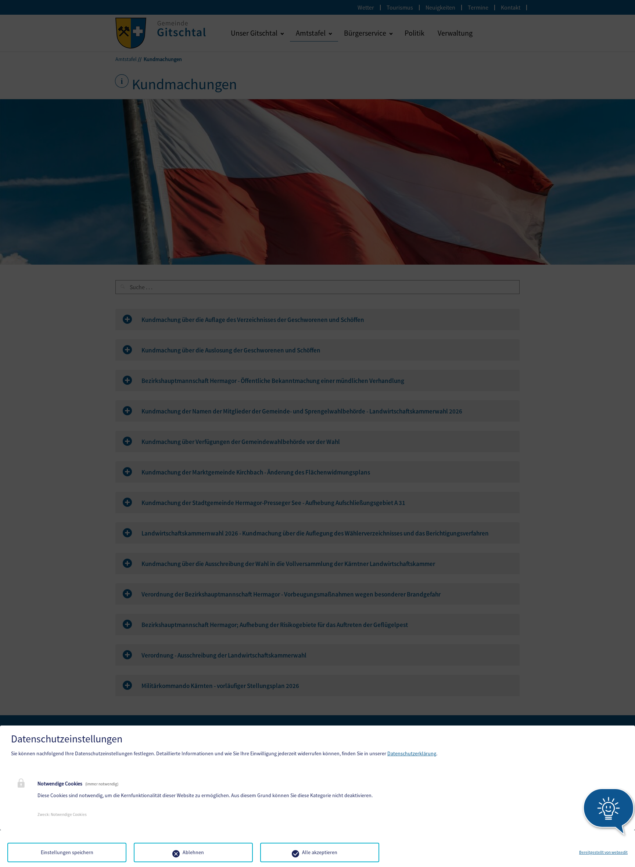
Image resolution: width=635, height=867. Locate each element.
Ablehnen (193, 852)
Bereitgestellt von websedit (603, 852)
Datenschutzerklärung (411, 753)
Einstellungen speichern (67, 852)
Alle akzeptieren (319, 852)
